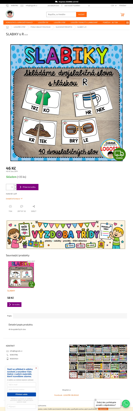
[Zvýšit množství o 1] (15, 185)
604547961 (14, 355)
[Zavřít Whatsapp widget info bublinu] (95, 399)
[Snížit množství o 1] (15, 188)
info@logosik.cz (16, 351)
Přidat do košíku (29, 187)
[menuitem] (19, 22)
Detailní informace (13, 198)
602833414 (14, 358)
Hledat (81, 14)
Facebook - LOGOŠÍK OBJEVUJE (66, 395)
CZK (112, 5)
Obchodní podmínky (72, 6)
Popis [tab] (9, 316)
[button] (126, 404)
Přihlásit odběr (22, 394)
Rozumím (103, 409)
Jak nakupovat (53, 6)
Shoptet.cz (66, 390)
